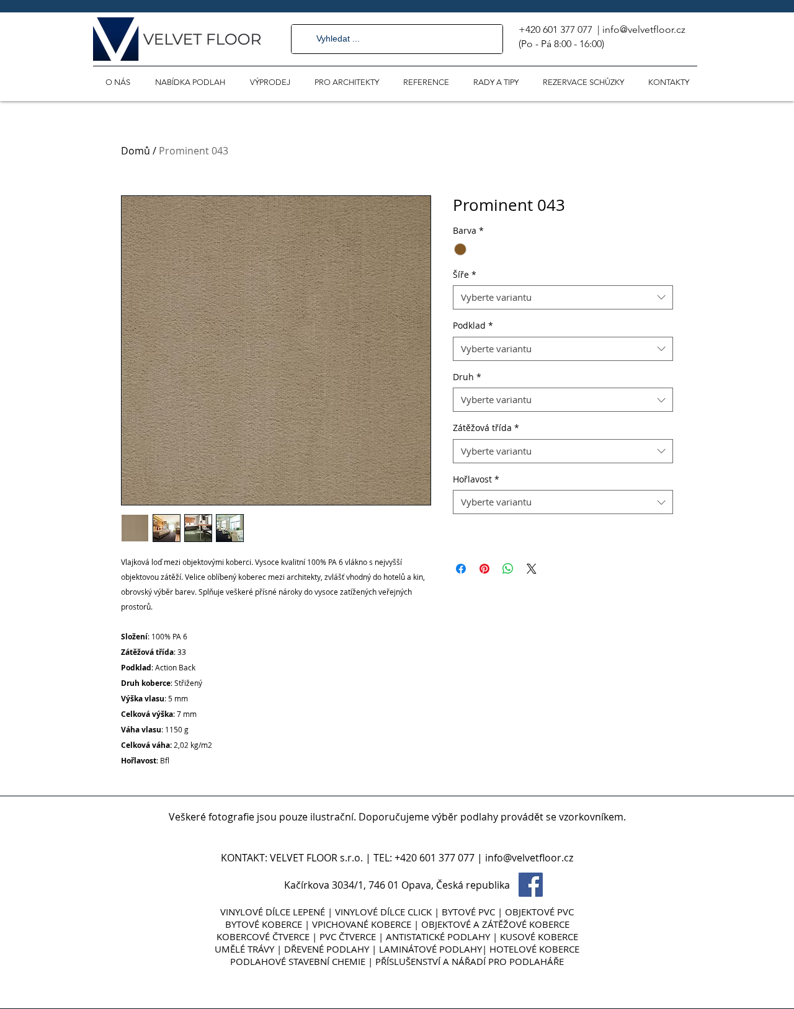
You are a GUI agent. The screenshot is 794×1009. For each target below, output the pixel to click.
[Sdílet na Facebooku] (460, 568)
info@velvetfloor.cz (643, 29)
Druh (467, 377)
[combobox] (563, 297)
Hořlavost (476, 479)
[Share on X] (531, 568)
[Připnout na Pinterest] (484, 568)
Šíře (464, 274)
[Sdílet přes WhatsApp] (508, 568)
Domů (135, 151)
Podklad (473, 325)
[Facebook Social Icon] (531, 885)
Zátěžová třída (486, 427)
